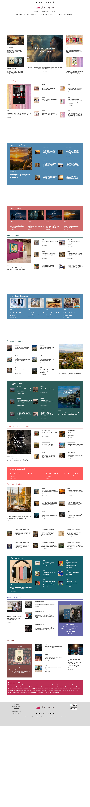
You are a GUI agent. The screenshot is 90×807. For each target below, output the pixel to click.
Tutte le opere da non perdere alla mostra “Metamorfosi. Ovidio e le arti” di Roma (75, 254)
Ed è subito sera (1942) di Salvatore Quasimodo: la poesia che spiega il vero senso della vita (71, 226)
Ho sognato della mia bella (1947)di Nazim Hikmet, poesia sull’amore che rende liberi (36, 226)
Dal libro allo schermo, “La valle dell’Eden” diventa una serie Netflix (14, 618)
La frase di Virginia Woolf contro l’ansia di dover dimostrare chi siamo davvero (19, 517)
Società (17, 345)
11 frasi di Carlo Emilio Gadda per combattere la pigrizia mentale (75, 514)
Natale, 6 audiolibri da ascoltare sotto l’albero (50, 573)
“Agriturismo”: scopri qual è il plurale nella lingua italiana (49, 445)
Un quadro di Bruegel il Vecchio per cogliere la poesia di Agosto (54, 313)
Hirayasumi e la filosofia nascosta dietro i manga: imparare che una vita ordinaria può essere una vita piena (74, 72)
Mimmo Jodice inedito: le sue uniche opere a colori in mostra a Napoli (74, 243)
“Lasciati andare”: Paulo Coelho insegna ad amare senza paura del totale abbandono (14, 51)
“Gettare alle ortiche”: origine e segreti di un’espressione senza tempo (75, 545)
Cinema (78, 656)
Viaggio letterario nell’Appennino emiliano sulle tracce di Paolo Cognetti (47, 401)
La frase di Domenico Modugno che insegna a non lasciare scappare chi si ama (75, 491)
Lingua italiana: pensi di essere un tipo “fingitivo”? (75, 456)
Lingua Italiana (10, 456)
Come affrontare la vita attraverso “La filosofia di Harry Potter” (71, 583)
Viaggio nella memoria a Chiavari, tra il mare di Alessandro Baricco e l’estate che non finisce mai (47, 414)
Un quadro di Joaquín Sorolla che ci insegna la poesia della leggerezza (36, 313)
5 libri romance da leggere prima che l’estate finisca (49, 100)
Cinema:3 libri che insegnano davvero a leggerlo (53, 668)
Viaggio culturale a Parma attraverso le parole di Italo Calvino (22, 370)
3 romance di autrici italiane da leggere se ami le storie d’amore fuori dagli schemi (49, 88)
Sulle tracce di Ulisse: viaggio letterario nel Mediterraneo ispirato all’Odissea (68, 413)
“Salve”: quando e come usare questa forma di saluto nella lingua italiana (74, 434)
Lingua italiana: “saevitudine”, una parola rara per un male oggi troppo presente (18, 459)
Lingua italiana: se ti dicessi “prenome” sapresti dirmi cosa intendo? (52, 475)
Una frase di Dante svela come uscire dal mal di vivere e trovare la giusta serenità (50, 491)
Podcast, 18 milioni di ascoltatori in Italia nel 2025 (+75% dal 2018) (21, 588)
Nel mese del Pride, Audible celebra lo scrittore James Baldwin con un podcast (49, 583)
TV (15, 68)
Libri (67, 47)
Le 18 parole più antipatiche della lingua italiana (49, 433)
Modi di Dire (26, 529)
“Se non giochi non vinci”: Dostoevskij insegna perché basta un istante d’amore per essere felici (72, 165)
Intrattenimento (11, 68)
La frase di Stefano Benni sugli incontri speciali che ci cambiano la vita (49, 515)
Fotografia (70, 239)
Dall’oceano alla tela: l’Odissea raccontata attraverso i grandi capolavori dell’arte (70, 314)
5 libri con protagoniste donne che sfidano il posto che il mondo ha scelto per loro (74, 51)
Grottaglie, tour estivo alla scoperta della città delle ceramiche (47, 348)
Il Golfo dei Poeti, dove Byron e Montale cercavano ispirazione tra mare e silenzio (70, 374)
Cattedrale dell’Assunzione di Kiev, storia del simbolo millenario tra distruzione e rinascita (47, 359)
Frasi (43, 452)
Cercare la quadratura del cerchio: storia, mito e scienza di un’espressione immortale (74, 533)
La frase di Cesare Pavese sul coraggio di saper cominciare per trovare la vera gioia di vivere (75, 503)
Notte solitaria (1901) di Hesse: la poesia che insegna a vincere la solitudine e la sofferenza (53, 226)
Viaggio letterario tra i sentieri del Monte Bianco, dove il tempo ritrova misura (24, 390)
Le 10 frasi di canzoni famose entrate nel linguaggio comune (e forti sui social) (49, 456)
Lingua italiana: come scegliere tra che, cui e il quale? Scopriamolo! (71, 474)
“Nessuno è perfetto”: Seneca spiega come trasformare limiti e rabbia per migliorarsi (20, 176)
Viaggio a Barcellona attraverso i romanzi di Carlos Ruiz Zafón (47, 389)
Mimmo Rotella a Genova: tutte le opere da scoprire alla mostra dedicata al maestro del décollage (49, 254)
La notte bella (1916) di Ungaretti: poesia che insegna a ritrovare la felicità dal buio (17, 226)
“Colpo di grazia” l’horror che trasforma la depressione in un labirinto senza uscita (19, 113)
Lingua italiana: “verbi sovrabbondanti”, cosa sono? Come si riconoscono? (18, 475)
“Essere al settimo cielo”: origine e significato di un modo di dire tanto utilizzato (22, 546)
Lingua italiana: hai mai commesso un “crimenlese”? (36, 474)
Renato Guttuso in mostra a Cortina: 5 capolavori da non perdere (48, 266)
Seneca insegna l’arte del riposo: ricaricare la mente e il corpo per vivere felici (50, 177)
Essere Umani (10, 47)
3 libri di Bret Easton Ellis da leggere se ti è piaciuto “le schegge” (50, 114)
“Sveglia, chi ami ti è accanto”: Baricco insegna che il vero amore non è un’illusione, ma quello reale (72, 152)
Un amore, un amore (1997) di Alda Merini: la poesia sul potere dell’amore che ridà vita (44, 67)
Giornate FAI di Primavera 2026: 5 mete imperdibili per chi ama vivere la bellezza (48, 371)
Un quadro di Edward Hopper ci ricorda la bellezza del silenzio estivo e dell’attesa (17, 314)
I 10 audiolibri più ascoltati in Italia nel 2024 (72, 573)
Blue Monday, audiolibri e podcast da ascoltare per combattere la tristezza (71, 563)
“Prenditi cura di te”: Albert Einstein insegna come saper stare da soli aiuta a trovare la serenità (49, 152)
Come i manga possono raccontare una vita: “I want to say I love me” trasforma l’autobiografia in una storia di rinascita (75, 115)
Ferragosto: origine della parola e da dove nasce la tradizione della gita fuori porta (23, 533)
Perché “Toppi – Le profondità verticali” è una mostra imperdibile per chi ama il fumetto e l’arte (75, 266)
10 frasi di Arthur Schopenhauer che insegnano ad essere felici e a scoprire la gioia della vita (49, 503)
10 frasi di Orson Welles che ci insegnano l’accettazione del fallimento (53, 647)
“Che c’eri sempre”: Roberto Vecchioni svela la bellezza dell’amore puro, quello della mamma (49, 165)
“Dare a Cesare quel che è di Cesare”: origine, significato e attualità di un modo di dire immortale (47, 533)
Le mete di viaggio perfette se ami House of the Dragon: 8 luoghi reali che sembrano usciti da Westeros (24, 414)
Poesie (44, 63)
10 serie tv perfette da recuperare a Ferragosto (45, 604)
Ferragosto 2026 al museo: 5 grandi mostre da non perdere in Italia (50, 242)
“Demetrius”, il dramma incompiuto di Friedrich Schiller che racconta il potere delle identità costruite (19, 671)
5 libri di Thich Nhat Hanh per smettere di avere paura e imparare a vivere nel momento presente (75, 88)
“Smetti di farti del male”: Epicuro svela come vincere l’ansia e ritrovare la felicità (72, 177)
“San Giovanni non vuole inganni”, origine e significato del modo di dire (49, 545)
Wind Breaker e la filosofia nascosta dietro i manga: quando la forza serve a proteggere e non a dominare (75, 101)
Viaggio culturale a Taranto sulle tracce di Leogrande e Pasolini (22, 348)
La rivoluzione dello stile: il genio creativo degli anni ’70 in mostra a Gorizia (18, 268)
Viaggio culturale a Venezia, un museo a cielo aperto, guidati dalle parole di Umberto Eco (22, 359)
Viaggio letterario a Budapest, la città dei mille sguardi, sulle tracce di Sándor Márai (24, 401)
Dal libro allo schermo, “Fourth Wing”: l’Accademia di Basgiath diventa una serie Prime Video (15, 72)
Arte (8, 265)
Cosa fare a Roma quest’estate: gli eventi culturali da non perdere (53, 658)
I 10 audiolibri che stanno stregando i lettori (48, 562)
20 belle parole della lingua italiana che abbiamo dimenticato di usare (75, 445)
